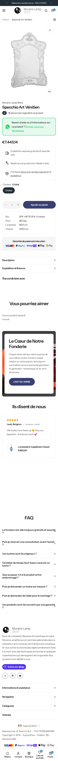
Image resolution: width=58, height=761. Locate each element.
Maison (5, 19)
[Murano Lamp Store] (27, 10)
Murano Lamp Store (12, 102)
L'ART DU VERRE (22, 381)
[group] (29, 60)
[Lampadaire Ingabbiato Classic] (11, 448)
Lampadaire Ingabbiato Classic (34, 446)
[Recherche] (46, 10)
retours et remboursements (34, 171)
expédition (16, 175)
